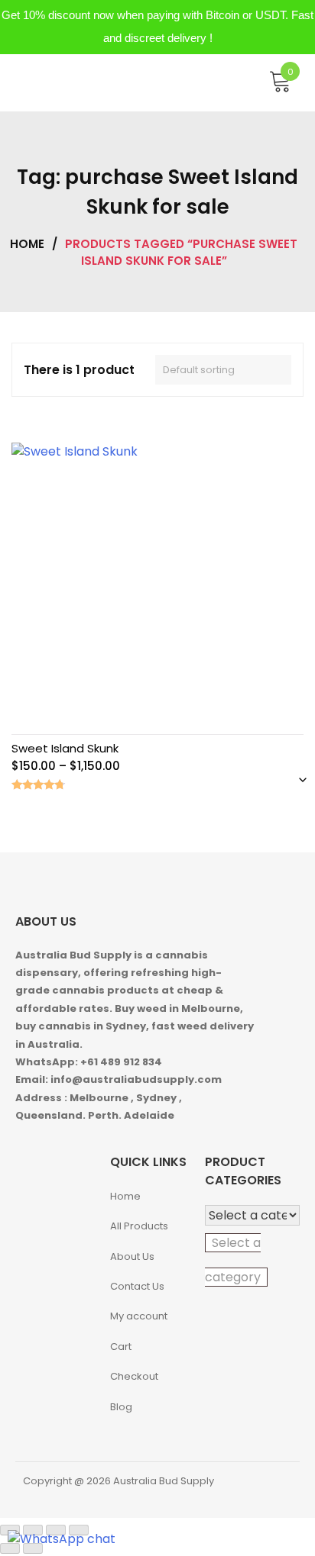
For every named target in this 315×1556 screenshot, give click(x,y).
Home (27, 244)
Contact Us (137, 1286)
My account (138, 1316)
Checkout (134, 1376)
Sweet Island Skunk (65, 748)
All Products (139, 1226)
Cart (121, 1346)
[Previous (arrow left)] (10, 1548)
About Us (132, 1256)
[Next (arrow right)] (33, 1548)
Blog (121, 1407)
